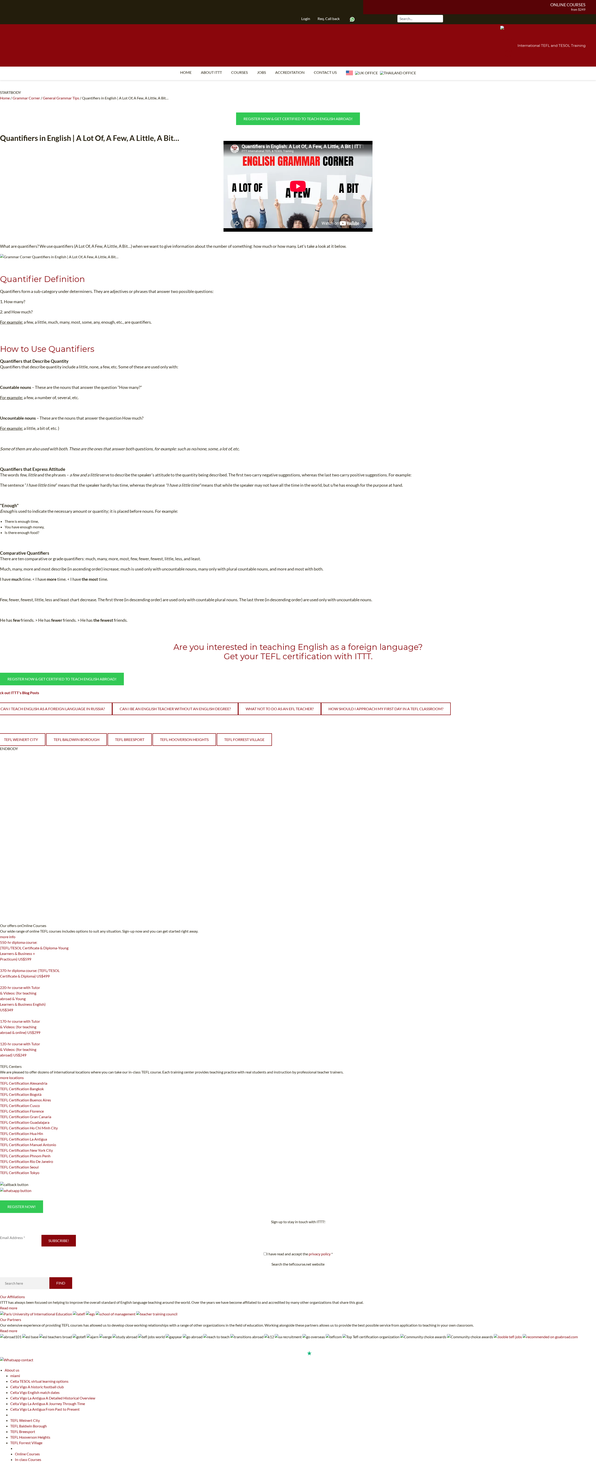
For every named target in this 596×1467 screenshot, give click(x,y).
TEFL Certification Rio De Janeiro (26, 1161)
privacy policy (320, 1254)
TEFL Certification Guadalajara (24, 1122)
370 (3, 982)
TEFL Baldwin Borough (76, 739)
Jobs (261, 72)
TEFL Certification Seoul (19, 1167)
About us (12, 1370)
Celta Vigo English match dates (35, 1392)
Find (60, 1283)
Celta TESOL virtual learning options (39, 1381)
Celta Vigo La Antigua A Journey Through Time (47, 1403)
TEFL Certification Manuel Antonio (28, 1144)
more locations (12, 1077)
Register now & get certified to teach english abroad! (298, 118)
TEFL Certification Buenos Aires (25, 1100)
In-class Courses (28, 1459)
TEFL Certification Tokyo (19, 1172)
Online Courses (568, 4)
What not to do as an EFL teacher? (280, 708)
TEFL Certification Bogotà (20, 1094)
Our (12, 1296)
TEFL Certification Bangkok (22, 1089)
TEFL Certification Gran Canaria (25, 1116)
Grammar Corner (26, 98)
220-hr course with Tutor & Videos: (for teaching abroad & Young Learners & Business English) (23, 998)
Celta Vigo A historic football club (37, 1387)
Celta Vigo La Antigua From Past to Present (45, 1409)
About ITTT (211, 72)
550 (3, 965)
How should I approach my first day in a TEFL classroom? (385, 708)
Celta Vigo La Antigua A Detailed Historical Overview (52, 1398)
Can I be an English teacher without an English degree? (175, 708)
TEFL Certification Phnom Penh (25, 1156)
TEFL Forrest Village (244, 739)
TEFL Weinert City (25, 1420)
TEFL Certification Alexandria (23, 1083)
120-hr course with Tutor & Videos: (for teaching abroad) (20, 1049)
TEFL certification (296, 656)
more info (7, 936)
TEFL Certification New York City (26, 1150)
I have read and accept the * (300, 1254)
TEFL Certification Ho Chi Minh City (29, 1128)
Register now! (21, 1206)
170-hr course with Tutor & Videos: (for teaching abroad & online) (20, 1027)
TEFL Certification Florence (22, 1111)
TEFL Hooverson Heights (184, 739)
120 (3, 1061)
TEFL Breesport (129, 739)
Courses (239, 72)
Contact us (325, 72)
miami (15, 1375)
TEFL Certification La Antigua (23, 1139)
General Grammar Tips (61, 98)
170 (3, 1038)
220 (3, 1016)
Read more (8, 1308)
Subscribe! (58, 1240)
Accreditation (290, 72)
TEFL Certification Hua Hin (21, 1133)
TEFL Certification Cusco (20, 1105)
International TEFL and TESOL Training (552, 45)
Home (186, 72)
